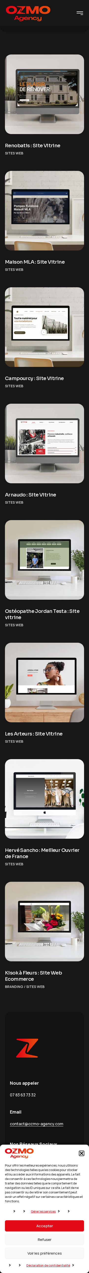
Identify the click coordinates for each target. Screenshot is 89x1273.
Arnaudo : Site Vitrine (30, 495)
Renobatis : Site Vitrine (32, 146)
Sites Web (14, 153)
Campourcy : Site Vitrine (34, 378)
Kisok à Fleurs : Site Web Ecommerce (33, 976)
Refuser (44, 1239)
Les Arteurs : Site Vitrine (33, 734)
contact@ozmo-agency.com (36, 1123)
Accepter (44, 1225)
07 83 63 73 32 (23, 1095)
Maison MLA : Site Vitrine (35, 262)
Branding (14, 986)
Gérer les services (43, 1211)
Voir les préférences (44, 1253)
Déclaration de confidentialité (48, 1265)
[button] (81, 1153)
